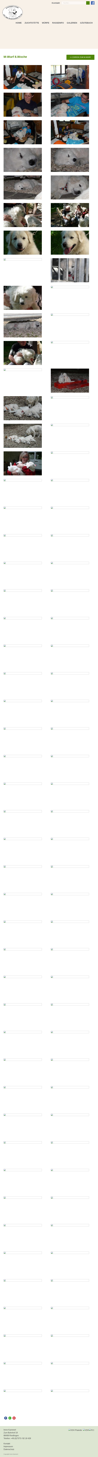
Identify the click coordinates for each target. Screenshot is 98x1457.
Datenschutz (9, 1449)
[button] (5, 1418)
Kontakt (7, 1444)
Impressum (8, 1446)
